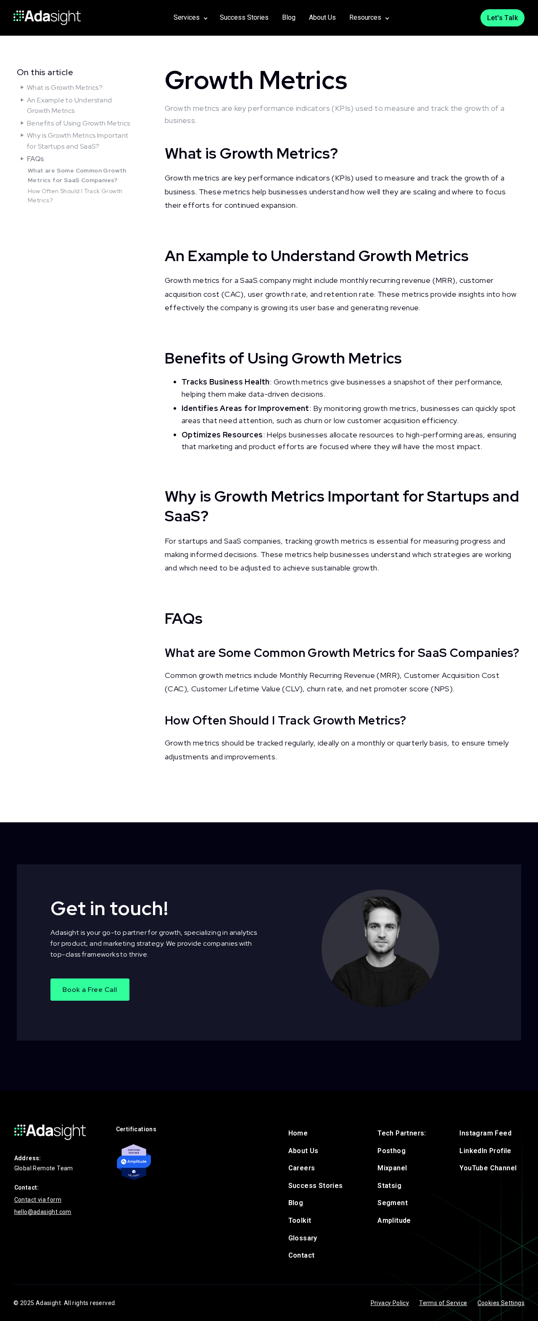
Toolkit (299, 1220)
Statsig (389, 1186)
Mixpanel (392, 1168)
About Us (322, 17)
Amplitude (394, 1220)
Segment (392, 1203)
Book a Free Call (90, 989)
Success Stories (244, 17)
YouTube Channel (488, 1168)
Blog (288, 17)
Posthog (391, 1151)
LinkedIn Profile (485, 1151)
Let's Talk (502, 18)
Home (298, 1133)
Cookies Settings (501, 1303)
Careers (301, 1168)
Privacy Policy (390, 1303)
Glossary (302, 1238)
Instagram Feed (485, 1133)
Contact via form (37, 1199)
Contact (301, 1255)
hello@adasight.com (42, 1212)
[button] (190, 18)
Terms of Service (443, 1303)
